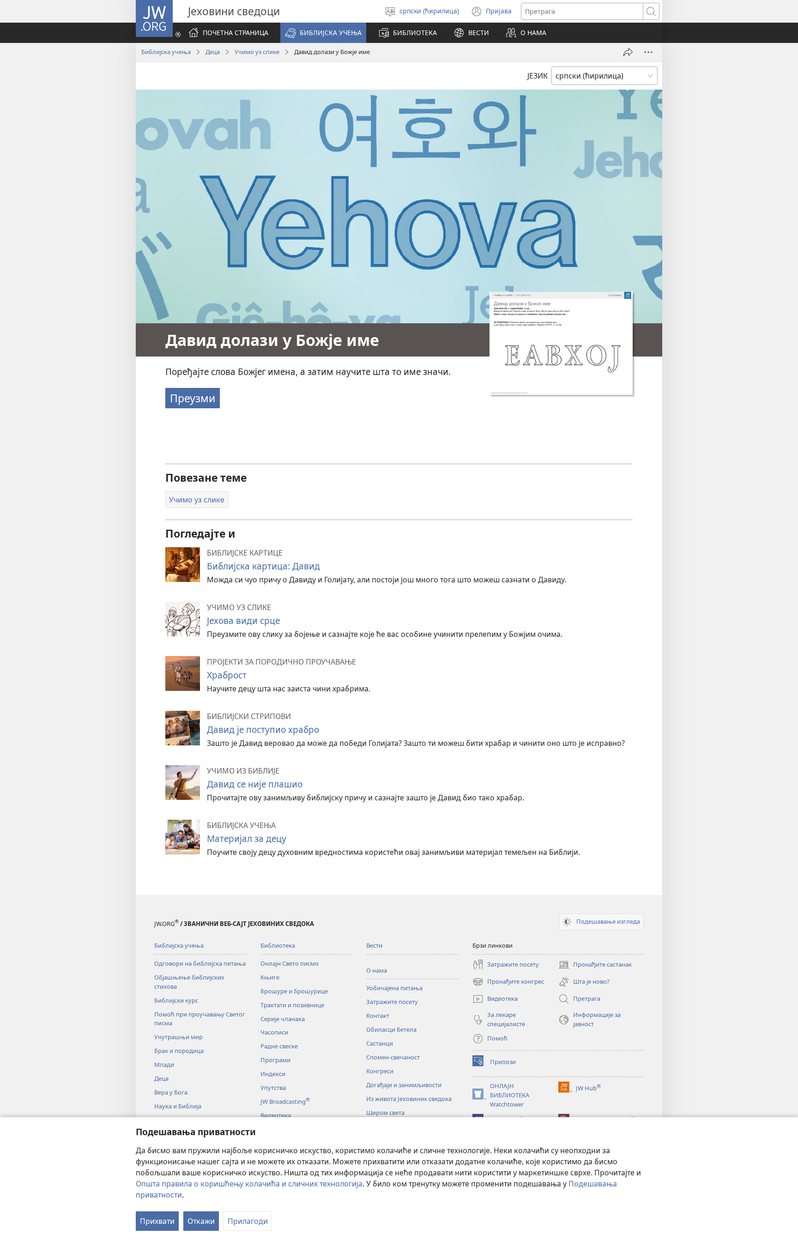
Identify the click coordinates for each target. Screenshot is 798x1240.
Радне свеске (279, 1046)
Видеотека (275, 1115)
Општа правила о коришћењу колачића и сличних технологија (249, 1184)
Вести (374, 945)
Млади (164, 1064)
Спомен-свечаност (393, 1057)
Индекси (272, 1074)
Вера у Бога (170, 1092)
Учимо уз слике (257, 52)
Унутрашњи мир (178, 1037)
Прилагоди (248, 1221)
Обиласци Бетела (391, 1029)
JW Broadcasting (285, 1101)
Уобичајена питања (394, 988)
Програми (275, 1060)
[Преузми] (561, 343)
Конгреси (379, 1071)
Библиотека (277, 945)
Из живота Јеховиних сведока (409, 1099)
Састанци (379, 1043)
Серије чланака (282, 1019)
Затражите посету (392, 1002)
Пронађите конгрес (508, 982)
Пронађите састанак (595, 965)
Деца (213, 52)
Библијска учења (166, 52)
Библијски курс (176, 1000)
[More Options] (648, 52)
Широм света (385, 1112)
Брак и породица (179, 1050)
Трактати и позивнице (292, 1005)
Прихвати (157, 1221)
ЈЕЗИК (537, 76)
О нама (376, 970)
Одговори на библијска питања (200, 963)
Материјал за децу (246, 838)
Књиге (269, 977)
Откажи (201, 1221)
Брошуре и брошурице (294, 991)
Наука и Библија (177, 1106)
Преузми (192, 398)
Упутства (273, 1087)
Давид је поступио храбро (263, 729)
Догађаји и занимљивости (403, 1085)
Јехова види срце (243, 620)
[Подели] (628, 52)
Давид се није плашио (254, 784)
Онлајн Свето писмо (289, 963)
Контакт (377, 1015)
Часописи (274, 1032)
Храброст (227, 675)
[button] (323, 33)
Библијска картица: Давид (263, 566)
